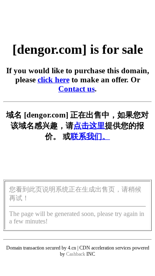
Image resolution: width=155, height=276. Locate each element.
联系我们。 (90, 136)
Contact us (76, 88)
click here (53, 79)
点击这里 (89, 125)
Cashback (75, 254)
